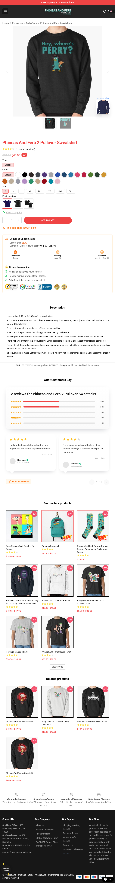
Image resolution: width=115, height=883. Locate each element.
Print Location (9, 196)
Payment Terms (70, 833)
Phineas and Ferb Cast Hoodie (55, 600)
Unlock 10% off (6, 869)
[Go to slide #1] (50, 123)
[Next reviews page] (106, 482)
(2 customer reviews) (25, 149)
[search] (105, 11)
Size (4, 186)
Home (5, 23)
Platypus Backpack (50, 546)
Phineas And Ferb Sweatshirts (56, 23)
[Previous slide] (7, 71)
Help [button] (109, 879)
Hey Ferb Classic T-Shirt (17, 652)
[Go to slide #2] (65, 123)
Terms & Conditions (45, 829)
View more (57, 667)
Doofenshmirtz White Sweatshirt (92, 721)
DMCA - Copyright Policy (47, 838)
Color (4, 169)
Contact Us (68, 845)
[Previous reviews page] (91, 482)
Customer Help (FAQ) (73, 849)
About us (40, 825)
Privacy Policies (43, 834)
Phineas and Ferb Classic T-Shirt (56, 652)
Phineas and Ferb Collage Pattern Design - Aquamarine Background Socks (92, 549)
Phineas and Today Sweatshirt (20, 721)
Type (4, 160)
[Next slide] (108, 71)
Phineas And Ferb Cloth (24, 23)
